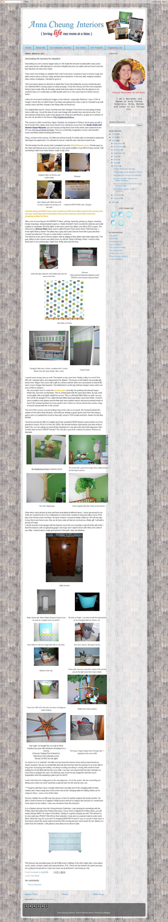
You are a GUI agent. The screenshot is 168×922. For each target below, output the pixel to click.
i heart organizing (116, 259)
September (118, 153)
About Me (40, 48)
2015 (114, 134)
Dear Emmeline (115, 244)
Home (28, 48)
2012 (114, 202)
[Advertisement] (127, 313)
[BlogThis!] (57, 872)
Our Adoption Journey (60, 48)
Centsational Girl (115, 242)
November (118, 147)
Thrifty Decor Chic (116, 253)
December (118, 143)
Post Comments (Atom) (45, 899)
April (116, 163)
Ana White (113, 236)
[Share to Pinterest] (64, 872)
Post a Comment (34, 885)
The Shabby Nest (116, 250)
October (117, 150)
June (116, 156)
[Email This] (55, 872)
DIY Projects (97, 48)
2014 (114, 137)
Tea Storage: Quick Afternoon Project (127, 172)
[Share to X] (59, 872)
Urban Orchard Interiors (118, 256)
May (116, 159)
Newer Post (31, 894)
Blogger (107, 913)
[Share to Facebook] (62, 872)
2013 (114, 141)
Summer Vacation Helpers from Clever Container (125, 179)
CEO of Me (113, 239)
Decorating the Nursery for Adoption (127, 175)
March (116, 166)
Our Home (81, 48)
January (117, 198)
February (118, 195)
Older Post (98, 894)
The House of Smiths (117, 247)
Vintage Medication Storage (124, 169)
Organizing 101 (114, 48)
